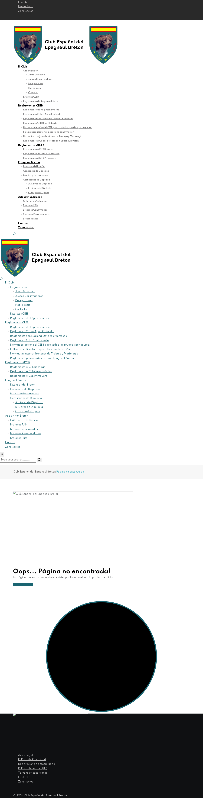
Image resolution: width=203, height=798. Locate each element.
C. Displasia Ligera (38, 193)
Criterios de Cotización (35, 201)
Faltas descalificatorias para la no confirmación (48, 132)
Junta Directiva (36, 75)
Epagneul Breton (29, 162)
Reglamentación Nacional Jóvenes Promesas (48, 119)
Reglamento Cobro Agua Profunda (42, 114)
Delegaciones (35, 84)
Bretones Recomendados (36, 214)
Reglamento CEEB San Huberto (40, 123)
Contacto (33, 92)
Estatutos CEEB (31, 97)
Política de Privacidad (32, 759)
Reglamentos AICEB (31, 145)
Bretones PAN (30, 205)
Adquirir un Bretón (30, 197)
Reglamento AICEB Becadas (38, 149)
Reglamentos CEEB (30, 105)
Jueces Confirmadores (40, 79)
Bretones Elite (30, 219)
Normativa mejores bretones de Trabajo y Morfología (52, 136)
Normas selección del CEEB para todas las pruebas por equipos (57, 127)
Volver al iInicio (23, 584)
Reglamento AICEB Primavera (39, 158)
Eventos (23, 223)
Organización (30, 71)
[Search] (14, 234)
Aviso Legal (25, 755)
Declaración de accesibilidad (36, 764)
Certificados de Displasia (36, 180)
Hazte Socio (25, 6)
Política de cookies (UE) (32, 768)
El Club (22, 2)
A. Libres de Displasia (40, 184)
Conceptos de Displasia (36, 171)
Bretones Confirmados (35, 210)
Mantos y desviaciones (35, 175)
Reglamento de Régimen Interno (41, 101)
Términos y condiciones (32, 773)
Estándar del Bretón (34, 166)
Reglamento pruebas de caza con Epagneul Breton (51, 141)
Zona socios (25, 11)
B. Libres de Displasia (39, 188)
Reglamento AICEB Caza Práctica (41, 154)
